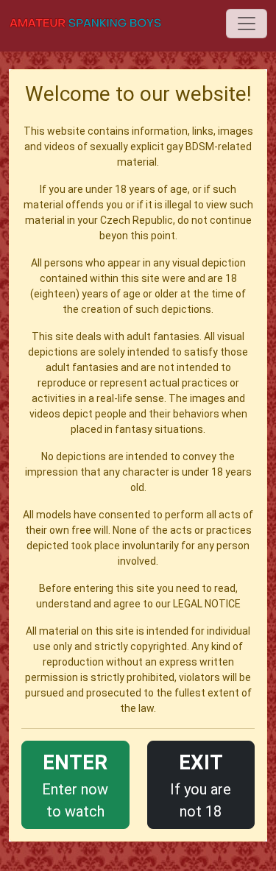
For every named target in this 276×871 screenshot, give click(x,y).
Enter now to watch (75, 784)
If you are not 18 (200, 784)
